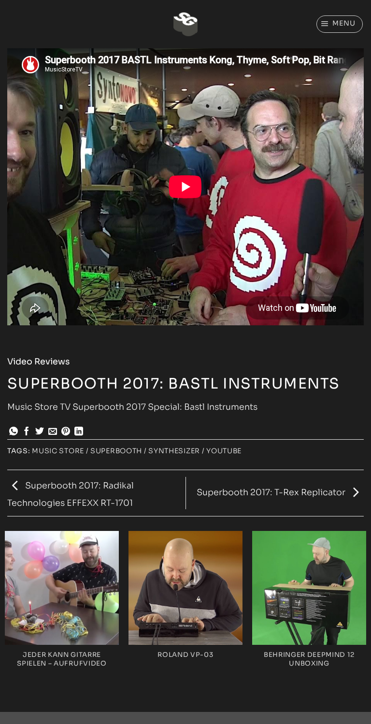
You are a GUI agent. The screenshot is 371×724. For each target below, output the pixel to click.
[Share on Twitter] (39, 432)
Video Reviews (38, 361)
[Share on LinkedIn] (78, 432)
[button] (339, 23)
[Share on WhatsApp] (13, 432)
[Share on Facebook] (26, 432)
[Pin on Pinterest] (65, 432)
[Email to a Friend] (52, 432)
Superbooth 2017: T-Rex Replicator (272, 492)
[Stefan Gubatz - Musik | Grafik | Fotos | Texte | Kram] (185, 24)
